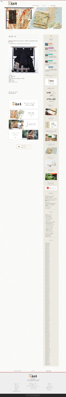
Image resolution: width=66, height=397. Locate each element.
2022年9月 (46, 263)
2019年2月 (46, 315)
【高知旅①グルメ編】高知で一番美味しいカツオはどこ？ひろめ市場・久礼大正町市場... (51, 63)
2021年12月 (47, 273)
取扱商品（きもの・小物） (33, 383)
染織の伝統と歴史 (48, 223)
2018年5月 (46, 327)
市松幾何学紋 (11, 43)
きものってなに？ (16, 383)
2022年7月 (46, 264)
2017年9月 (46, 337)
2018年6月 (46, 325)
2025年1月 (46, 252)
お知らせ (47, 220)
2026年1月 (46, 249)
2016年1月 (46, 364)
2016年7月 (46, 356)
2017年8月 (46, 339)
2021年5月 (46, 280)
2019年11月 (47, 303)
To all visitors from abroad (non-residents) (50, 205)
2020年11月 (47, 288)
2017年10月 (47, 336)
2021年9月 (46, 275)
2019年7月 (46, 308)
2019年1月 (46, 316)
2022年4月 (46, 268)
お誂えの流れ (49, 383)
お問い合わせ (49, 384)
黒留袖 (22, 43)
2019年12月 (47, 301)
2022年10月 (47, 261)
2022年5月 (46, 267)
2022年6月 (46, 265)
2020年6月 (46, 293)
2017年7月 (46, 340)
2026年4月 (46, 248)
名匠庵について (16, 384)
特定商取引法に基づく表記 (49, 387)
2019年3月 (46, 313)
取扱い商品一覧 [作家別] (49, 197)
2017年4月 (46, 344)
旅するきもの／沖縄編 (48, 233)
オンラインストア (32, 388)
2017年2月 (46, 347)
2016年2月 (46, 363)
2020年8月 (46, 291)
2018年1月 (46, 332)
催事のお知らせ (48, 217)
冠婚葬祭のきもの (48, 229)
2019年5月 (46, 311)
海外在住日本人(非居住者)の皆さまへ (50, 203)
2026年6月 (46, 245)
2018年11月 (47, 319)
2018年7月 (46, 324)
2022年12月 (47, 260)
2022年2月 (46, 271)
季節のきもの (48, 230)
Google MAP (51, 101)
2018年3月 (46, 329)
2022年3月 (46, 269)
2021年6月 (46, 279)
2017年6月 (46, 341)
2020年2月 (46, 299)
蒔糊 (28, 43)
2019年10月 (47, 304)
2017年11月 (47, 335)
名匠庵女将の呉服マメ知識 (16, 391)
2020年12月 (47, 287)
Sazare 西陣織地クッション (33, 384)
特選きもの (15, 43)
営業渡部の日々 (50, 54)
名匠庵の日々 (50, 43)
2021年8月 (46, 276)
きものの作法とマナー (49, 224)
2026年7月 (46, 244)
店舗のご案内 (17, 387)
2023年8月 (46, 257)
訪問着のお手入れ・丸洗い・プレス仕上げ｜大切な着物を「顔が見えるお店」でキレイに (51, 51)
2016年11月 (47, 351)
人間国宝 (24, 43)
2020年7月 (46, 292)
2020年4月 (46, 296)
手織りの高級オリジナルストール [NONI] (50, 200)
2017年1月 (46, 348)
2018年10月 (47, 320)
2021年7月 (46, 277)
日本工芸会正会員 (19, 43)
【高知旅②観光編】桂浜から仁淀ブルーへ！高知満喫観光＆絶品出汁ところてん (51, 57)
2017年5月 (46, 343)
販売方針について (49, 388)
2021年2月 (46, 284)
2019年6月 (46, 309)
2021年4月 (46, 281)
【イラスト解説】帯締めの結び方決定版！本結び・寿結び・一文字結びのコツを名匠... (51, 70)
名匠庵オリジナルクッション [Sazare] (51, 198)
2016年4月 (46, 360)
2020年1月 (46, 300)
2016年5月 (46, 359)
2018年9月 (46, 321)
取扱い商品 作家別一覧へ (12, 93)
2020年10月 (47, 289)
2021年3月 (46, 283)
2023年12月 (47, 256)
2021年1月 (46, 285)
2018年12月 (47, 317)
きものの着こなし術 (48, 227)
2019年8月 (46, 307)
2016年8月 (46, 355)
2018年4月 (46, 328)
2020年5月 (46, 295)
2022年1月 (46, 272)
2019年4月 (46, 312)
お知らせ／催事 (47, 216)
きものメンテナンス (48, 206)
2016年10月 (47, 352)
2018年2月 (46, 331)
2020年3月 (46, 297)
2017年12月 (47, 333)
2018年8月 (46, 323)
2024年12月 (47, 253)
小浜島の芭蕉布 (50, 45)
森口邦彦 (27, 43)
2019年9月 (46, 305)
